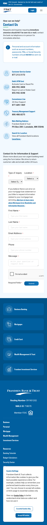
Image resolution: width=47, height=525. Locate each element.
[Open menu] (41, 10)
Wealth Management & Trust (24, 354)
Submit (31, 283)
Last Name (14, 222)
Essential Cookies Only (23, 509)
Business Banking (20, 309)
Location (29, 173)
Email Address (15, 233)
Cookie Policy (19, 495)
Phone (11, 244)
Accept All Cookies (23, 515)
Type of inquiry (15, 174)
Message (13, 256)
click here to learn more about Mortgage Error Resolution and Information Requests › (22, 203)
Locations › (16, 139)
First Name (14, 210)
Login (32, 10)
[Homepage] (7, 10)
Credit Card (18, 339)
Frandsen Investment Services (25, 369)
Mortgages (18, 324)
